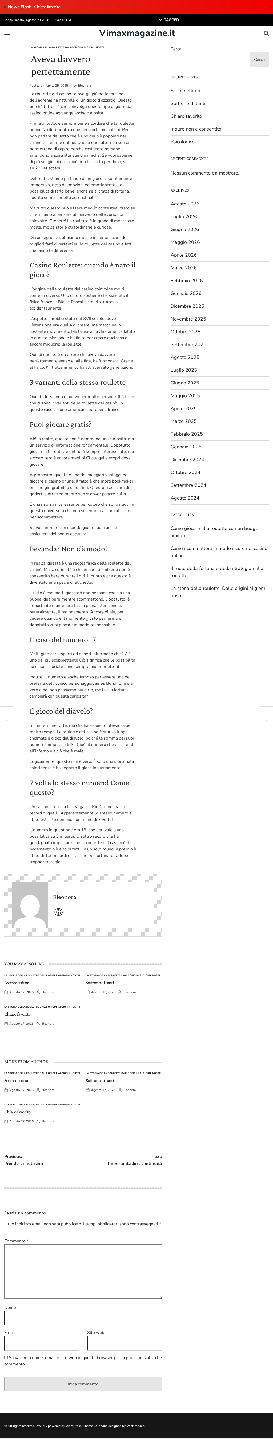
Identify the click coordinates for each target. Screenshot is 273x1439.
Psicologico (183, 142)
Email (11, 1333)
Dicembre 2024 (187, 459)
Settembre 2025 (188, 344)
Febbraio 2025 (187, 434)
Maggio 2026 (185, 242)
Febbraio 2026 (187, 280)
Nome (11, 1308)
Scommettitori (17, 982)
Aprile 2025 (184, 408)
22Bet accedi (47, 168)
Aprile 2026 (184, 255)
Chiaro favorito (47, 6)
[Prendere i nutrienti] (6, 719)
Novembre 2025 (188, 319)
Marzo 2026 (184, 268)
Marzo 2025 (184, 421)
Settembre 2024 (188, 485)
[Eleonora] (30, 905)
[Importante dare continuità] (266, 719)
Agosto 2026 (185, 204)
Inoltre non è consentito (196, 129)
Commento (16, 1241)
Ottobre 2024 (185, 472)
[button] (258, 7)
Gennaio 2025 (186, 447)
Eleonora (84, 85)
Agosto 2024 (185, 498)
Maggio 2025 (185, 395)
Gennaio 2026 (186, 293)
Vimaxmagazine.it (137, 33)
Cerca (176, 49)
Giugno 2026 (185, 229)
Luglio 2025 (184, 370)
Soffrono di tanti (100, 982)
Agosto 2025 (185, 357)
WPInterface (135, 1426)
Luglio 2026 (184, 216)
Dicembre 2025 (187, 306)
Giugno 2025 (185, 383)
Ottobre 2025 (185, 332)
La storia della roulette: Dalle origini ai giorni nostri (67, 47)
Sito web (95, 1333)
